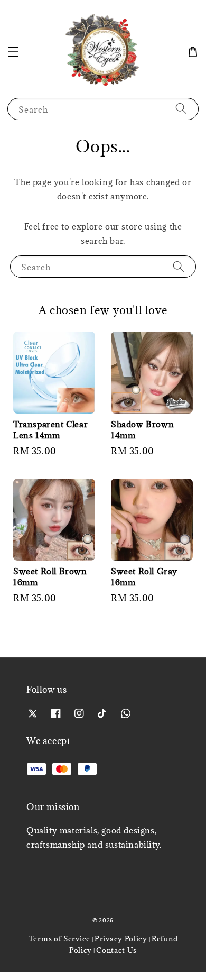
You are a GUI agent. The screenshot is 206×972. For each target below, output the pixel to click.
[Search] (181, 108)
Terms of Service (59, 938)
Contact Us (116, 950)
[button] (13, 51)
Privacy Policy (121, 938)
